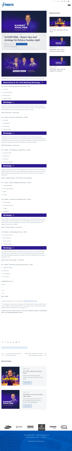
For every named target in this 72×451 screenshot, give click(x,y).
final (9, 347)
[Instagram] (57, 1)
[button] (68, 1)
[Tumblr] (10, 342)
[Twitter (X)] (55, 1)
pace (12, 347)
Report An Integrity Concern (43, 435)
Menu (69, 5)
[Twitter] (5, 342)
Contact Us (43, 437)
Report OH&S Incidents (29, 435)
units (25, 347)
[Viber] (16, 342)
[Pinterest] (8, 342)
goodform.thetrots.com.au (30, 301)
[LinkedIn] (66, 1)
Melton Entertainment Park (33, 437)
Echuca (4, 347)
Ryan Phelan (19, 347)
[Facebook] (53, 1)
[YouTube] (62, 1)
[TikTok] (60, 1)
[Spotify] (64, 1)
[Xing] (19, 342)
